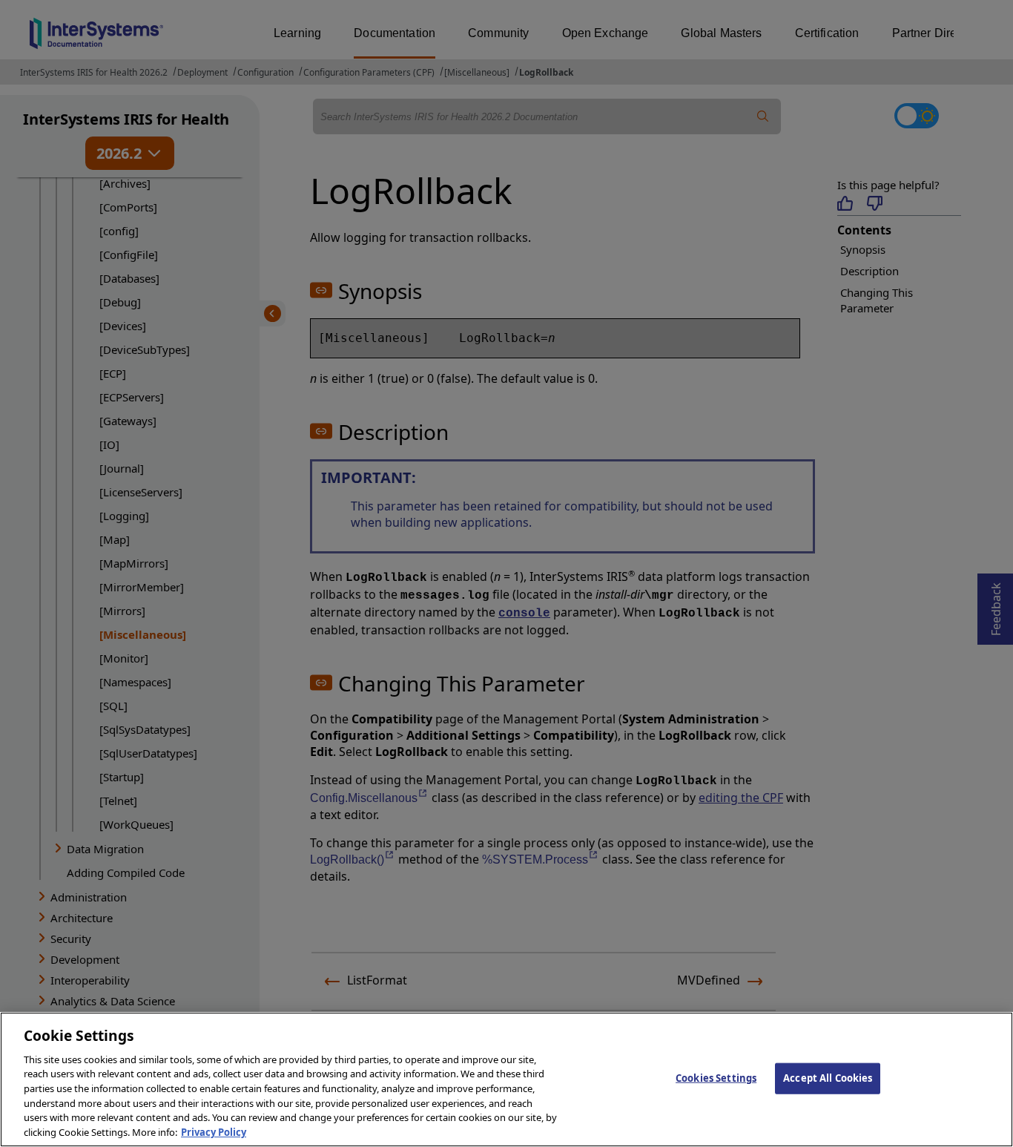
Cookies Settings (716, 1078)
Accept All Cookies (827, 1078)
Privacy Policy (213, 1131)
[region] (506, 1079)
